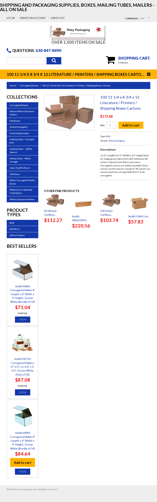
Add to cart (131, 125)
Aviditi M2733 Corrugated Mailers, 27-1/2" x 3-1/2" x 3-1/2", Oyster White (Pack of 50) (22, 366)
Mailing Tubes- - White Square (21, 150)
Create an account (33, 17)
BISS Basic (15, 229)
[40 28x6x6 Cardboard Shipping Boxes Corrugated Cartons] (55, 200)
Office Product (17, 235)
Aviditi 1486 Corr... (139, 216)
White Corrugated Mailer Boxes (22, 182)
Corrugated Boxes (29, 85)
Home (13, 85)
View (22, 319)
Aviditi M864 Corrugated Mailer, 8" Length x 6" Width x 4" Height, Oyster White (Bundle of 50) (22, 440)
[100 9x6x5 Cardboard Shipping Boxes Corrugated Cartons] (111, 200)
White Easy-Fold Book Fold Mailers (21, 191)
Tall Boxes (15, 174)
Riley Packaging (116, 140)
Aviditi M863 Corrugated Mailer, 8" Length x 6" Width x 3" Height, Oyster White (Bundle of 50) (22, 294)
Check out (58, 17)
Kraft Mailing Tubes (19, 133)
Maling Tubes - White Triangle (20, 160)
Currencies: (131, 18)
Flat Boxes (15, 120)
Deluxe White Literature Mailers (22, 113)
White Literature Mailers (22, 199)
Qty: (102, 125)
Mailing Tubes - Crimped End (22, 141)
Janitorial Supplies (19, 127)
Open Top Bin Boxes (20, 167)
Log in (11, 17)
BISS (108, 136)
